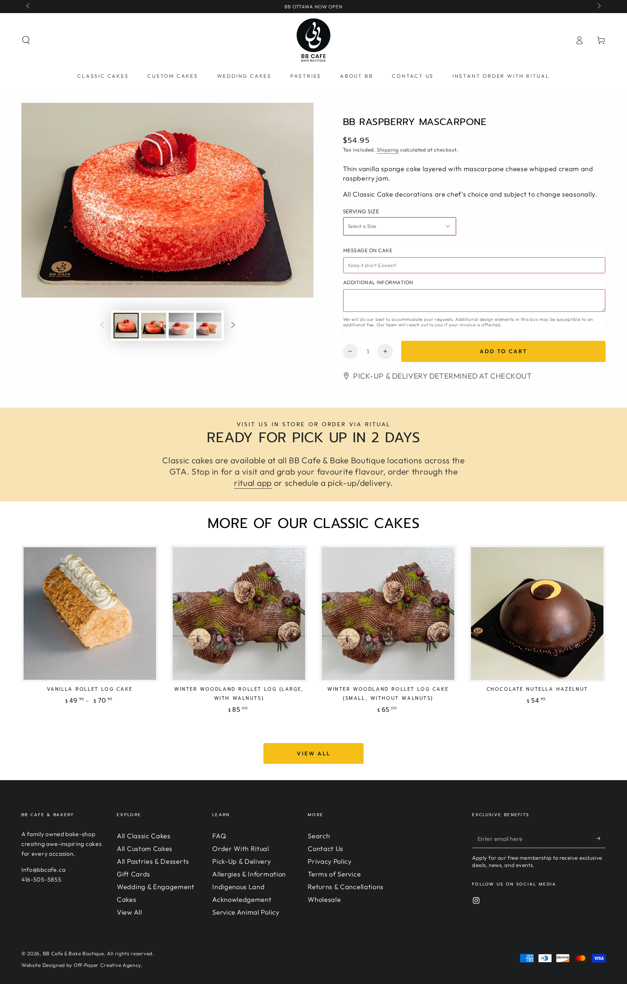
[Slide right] (598, 6)
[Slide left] (28, 6)
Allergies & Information (249, 874)
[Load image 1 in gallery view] (126, 325)
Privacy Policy (330, 861)
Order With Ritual (240, 848)
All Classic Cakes (144, 836)
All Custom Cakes (144, 848)
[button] (26, 40)
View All (129, 912)
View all (314, 753)
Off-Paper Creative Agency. (108, 965)
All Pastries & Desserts (153, 861)
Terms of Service (334, 874)
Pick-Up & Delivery (241, 861)
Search (319, 836)
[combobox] (400, 226)
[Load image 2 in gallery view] (153, 325)
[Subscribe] (601, 838)
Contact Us (325, 848)
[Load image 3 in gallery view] (181, 325)
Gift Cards (133, 874)
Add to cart (503, 351)
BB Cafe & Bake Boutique (73, 953)
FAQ (219, 836)
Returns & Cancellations (346, 887)
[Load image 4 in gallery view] (208, 325)
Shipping (388, 149)
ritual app (253, 482)
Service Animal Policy (245, 912)
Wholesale (324, 899)
